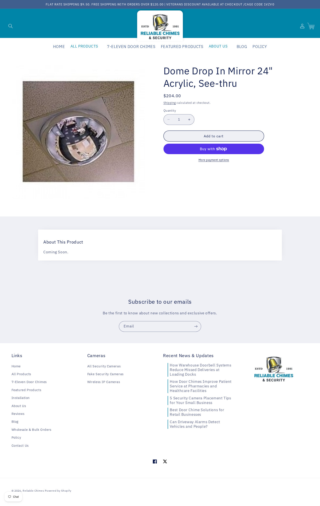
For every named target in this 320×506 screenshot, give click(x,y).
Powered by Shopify (58, 490)
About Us (19, 406)
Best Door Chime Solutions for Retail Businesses (197, 412)
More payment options (214, 160)
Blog (15, 421)
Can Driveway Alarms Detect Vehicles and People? (195, 424)
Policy (16, 437)
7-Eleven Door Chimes (29, 382)
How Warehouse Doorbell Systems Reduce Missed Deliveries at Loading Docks (200, 370)
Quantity (169, 110)
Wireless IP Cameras (103, 382)
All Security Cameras (104, 366)
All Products (21, 374)
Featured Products (26, 390)
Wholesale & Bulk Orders (32, 430)
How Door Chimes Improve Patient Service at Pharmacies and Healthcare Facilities (201, 386)
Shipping (169, 102)
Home (16, 366)
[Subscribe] (196, 326)
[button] (10, 26)
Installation (21, 398)
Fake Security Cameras (105, 374)
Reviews (18, 414)
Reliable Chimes (33, 490)
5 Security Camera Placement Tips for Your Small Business (200, 400)
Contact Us (20, 445)
